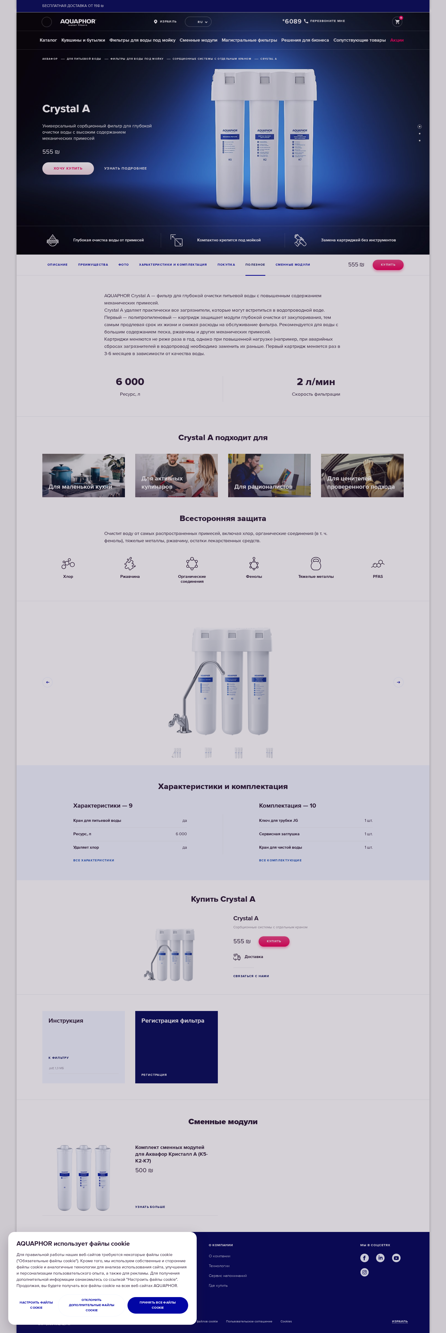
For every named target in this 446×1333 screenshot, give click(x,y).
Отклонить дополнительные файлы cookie (92, 1305)
